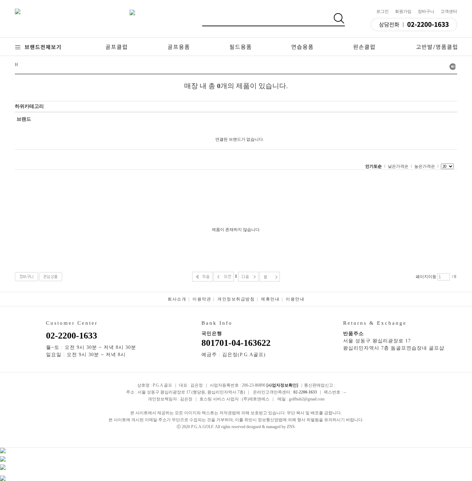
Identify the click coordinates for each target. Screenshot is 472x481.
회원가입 (403, 11)
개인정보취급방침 (236, 299)
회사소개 (177, 299)
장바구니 (426, 11)
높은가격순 (424, 166)
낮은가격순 (398, 166)
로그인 (382, 11)
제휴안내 (270, 299)
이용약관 (201, 299)
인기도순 (373, 166)
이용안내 (295, 299)
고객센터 (449, 11)
